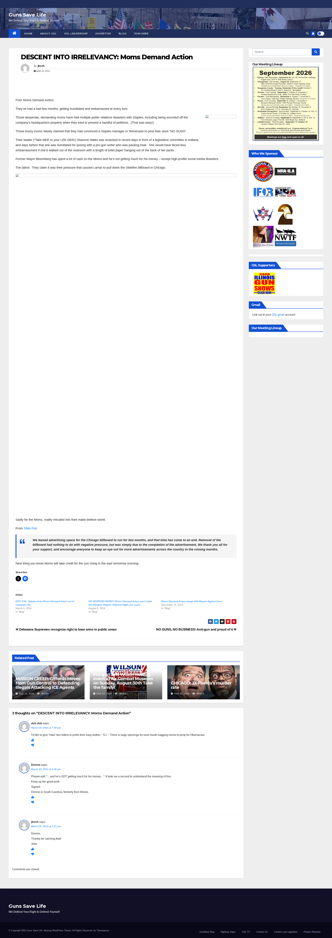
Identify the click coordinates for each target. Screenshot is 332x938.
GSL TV (246, 932)
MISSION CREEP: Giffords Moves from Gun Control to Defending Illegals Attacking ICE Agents (48, 683)
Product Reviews (312, 932)
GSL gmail (278, 314)
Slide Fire (30, 528)
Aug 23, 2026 (26, 693)
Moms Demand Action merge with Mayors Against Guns (191, 601)
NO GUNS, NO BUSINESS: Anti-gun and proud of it (195, 629)
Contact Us (262, 932)
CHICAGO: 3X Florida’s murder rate (201, 685)
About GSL (48, 33)
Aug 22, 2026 (104, 693)
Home (28, 33)
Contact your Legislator (285, 932)
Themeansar (103, 930)
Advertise (103, 33)
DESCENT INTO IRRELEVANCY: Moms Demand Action (107, 57)
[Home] (14, 33)
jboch (41, 65)
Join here (141, 33)
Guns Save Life (27, 15)
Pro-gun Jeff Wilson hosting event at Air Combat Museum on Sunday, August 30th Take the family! (123, 681)
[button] (307, 33)
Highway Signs (228, 932)
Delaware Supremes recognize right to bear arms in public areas (68, 629)
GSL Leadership (76, 33)
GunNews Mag (207, 932)
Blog (123, 33)
